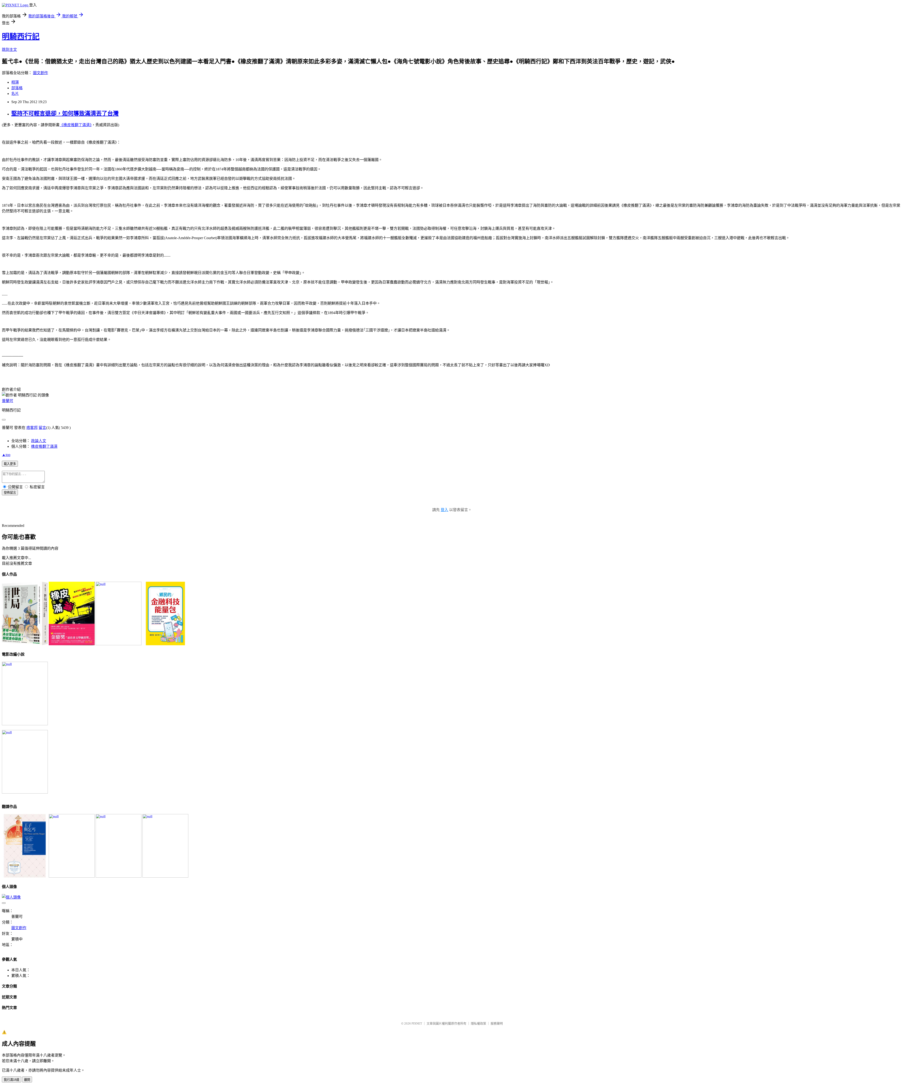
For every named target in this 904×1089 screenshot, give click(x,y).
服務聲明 (497, 1023)
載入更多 (10, 464)
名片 (15, 94)
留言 (42, 428)
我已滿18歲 (11, 1079)
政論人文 (38, 441)
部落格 (17, 88)
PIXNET (417, 1023)
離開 (27, 1079)
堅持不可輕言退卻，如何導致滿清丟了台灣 (65, 113)
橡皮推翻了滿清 (44, 446)
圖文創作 (40, 73)
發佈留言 (10, 492)
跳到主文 (9, 50)
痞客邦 (32, 428)
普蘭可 (7, 401)
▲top (6, 455)
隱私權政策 (478, 1023)
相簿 (15, 82)
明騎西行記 (21, 36)
